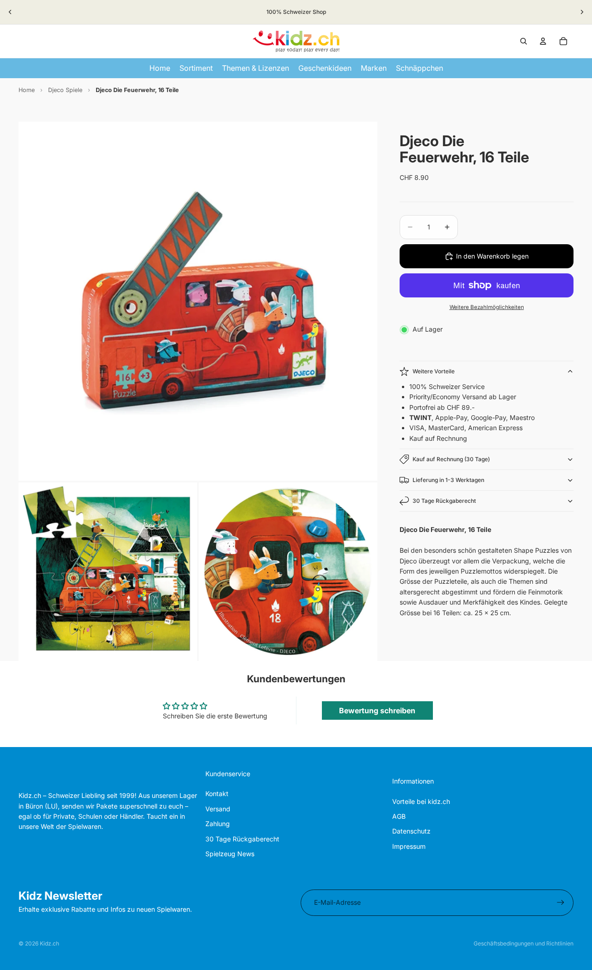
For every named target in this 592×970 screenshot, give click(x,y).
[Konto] (543, 41)
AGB (399, 816)
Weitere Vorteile (434, 371)
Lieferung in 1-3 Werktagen (448, 479)
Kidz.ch (49, 943)
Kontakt (216, 793)
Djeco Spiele (65, 89)
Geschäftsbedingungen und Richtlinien (524, 943)
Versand (217, 809)
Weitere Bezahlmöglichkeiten (487, 307)
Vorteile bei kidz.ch (421, 801)
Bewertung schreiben (377, 710)
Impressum (409, 846)
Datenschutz (411, 831)
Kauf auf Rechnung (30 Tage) (451, 459)
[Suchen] (523, 41)
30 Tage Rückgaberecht (444, 500)
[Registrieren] (560, 902)
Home (26, 89)
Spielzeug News (229, 854)
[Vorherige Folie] (10, 12)
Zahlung (217, 824)
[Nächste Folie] (582, 12)
